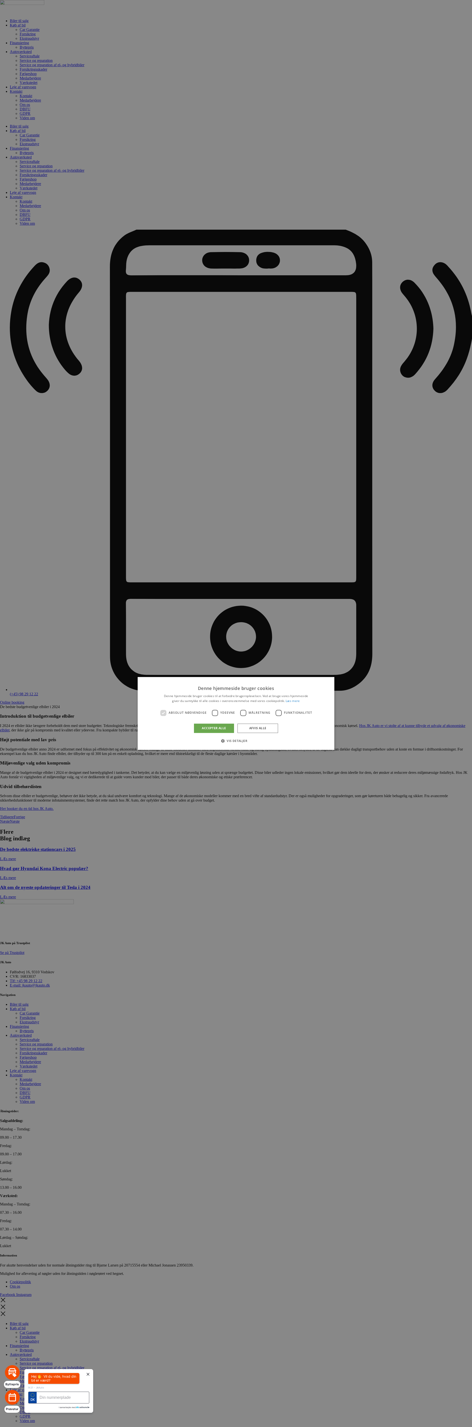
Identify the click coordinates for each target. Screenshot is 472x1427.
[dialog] (236, 713)
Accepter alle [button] (214, 728)
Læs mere (293, 701)
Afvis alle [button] (257, 728)
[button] (236, 741)
